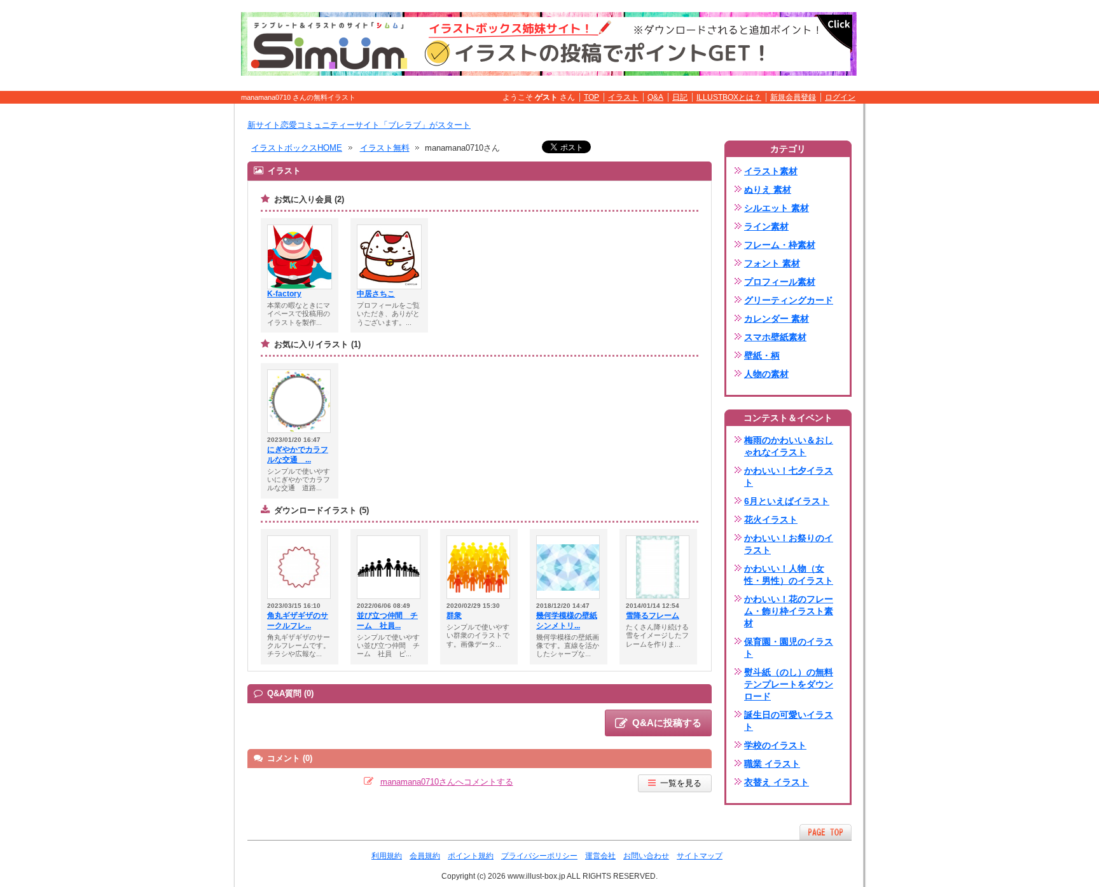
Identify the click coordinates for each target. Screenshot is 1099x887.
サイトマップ (699, 855)
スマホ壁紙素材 (775, 337)
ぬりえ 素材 (767, 189)
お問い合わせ (646, 855)
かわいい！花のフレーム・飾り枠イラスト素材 (788, 611)
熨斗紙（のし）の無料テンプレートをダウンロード (788, 684)
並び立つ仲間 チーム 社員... (387, 620)
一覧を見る (681, 783)
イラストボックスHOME (296, 148)
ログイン (840, 97)
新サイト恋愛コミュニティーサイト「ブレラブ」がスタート (359, 125)
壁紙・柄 (762, 355)
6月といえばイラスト (786, 501)
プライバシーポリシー (539, 855)
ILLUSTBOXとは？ (728, 97)
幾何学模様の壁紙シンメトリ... (566, 620)
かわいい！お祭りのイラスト (788, 544)
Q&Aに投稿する (667, 722)
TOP (591, 97)
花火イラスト (771, 519)
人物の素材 (766, 374)
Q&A (655, 97)
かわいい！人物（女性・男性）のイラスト (788, 574)
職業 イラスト (772, 764)
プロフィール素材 (779, 282)
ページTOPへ (825, 832)
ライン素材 (766, 226)
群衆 (454, 615)
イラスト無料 (385, 148)
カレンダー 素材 (776, 318)
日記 (680, 97)
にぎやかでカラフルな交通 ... (297, 454)
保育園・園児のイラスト (788, 647)
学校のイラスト (775, 745)
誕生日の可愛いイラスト (788, 721)
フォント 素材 (772, 263)
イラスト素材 (771, 171)
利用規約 (386, 855)
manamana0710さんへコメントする (446, 782)
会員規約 (425, 855)
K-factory (284, 293)
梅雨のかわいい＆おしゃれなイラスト (788, 446)
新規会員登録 (793, 97)
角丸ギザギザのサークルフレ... (297, 620)
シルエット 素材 (776, 208)
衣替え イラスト (776, 782)
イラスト (623, 97)
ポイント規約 (471, 855)
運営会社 (600, 855)
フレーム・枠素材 (779, 245)
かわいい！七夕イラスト (788, 476)
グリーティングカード (788, 300)
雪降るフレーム (652, 615)
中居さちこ (376, 293)
